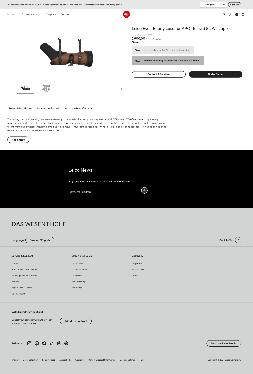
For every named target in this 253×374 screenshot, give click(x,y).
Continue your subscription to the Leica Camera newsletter (144, 190)
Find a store (236, 14)
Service (65, 14)
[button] (25, 88)
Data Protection (30, 359)
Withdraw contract (75, 321)
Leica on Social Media (224, 343)
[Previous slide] (12, 89)
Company (50, 14)
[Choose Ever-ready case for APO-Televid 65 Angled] (163, 50)
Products (12, 14)
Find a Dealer (216, 74)
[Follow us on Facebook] (44, 343)
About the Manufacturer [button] (78, 108)
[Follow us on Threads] (59, 343)
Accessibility (65, 359)
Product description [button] (20, 108)
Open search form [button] (224, 14)
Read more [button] (18, 139)
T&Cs (141, 359)
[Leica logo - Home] (126, 14)
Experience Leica (31, 14)
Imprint (15, 359)
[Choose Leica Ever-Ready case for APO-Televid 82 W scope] (168, 60)
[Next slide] (121, 89)
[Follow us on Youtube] (36, 343)
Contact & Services (158, 74)
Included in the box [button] (48, 108)
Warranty (79, 359)
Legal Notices (48, 359)
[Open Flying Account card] (230, 14)
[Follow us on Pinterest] (66, 343)
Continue (234, 4)
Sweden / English (40, 240)
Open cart (243, 14)
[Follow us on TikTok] (51, 343)
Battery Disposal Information (102, 359)
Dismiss (244, 4)
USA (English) (208, 4)
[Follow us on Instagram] (29, 343)
